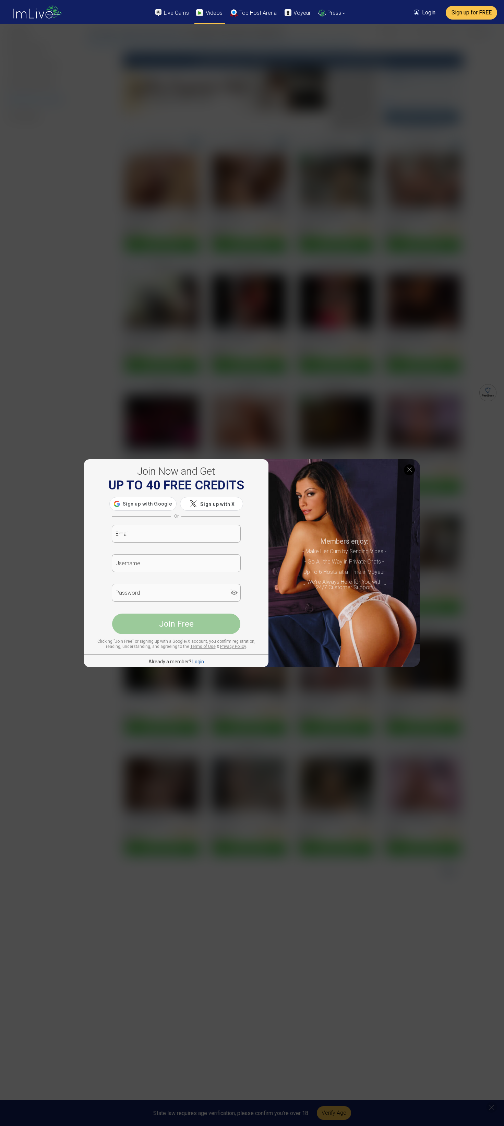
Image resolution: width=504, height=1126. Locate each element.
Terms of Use (203, 646)
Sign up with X (217, 504)
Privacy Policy (233, 646)
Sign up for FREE (472, 12)
